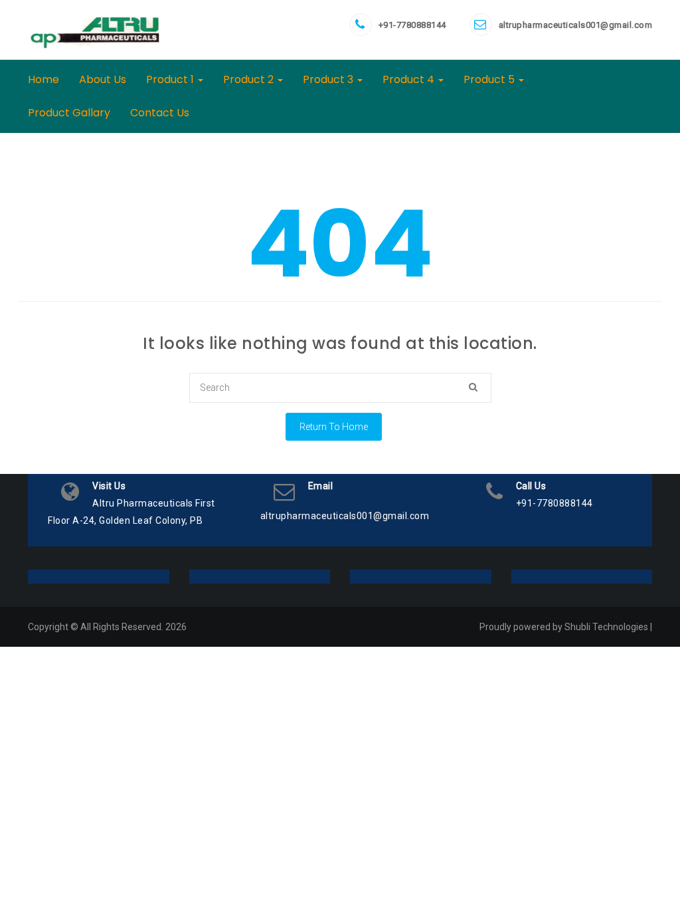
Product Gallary (69, 112)
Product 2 (249, 79)
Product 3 (329, 79)
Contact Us (159, 112)
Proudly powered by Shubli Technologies (563, 627)
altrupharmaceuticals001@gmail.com (576, 25)
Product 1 (171, 79)
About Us (102, 79)
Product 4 (409, 79)
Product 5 (490, 79)
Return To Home (333, 426)
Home (43, 79)
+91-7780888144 (412, 25)
